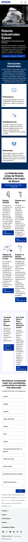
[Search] (22, 2)
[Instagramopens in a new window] (17, 531)
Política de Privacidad (6, 538)
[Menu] (25, 2)
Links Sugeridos (6, 518)
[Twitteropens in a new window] (6, 531)
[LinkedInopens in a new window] (14, 531)
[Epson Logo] (6, 2)
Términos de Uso (17, 536)
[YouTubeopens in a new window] (10, 531)
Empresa (4, 522)
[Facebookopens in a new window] (3, 531)
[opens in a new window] (21, 531)
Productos (4, 510)
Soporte (4, 514)
